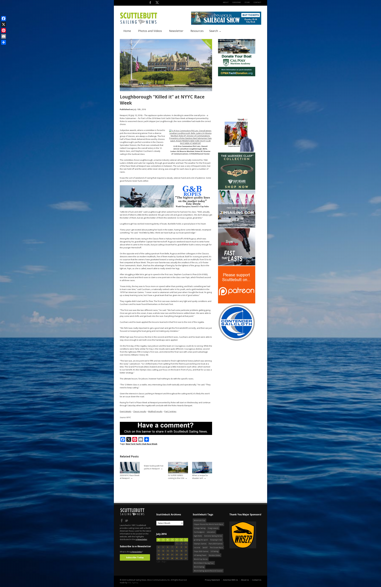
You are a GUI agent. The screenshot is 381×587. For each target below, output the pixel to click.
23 (181, 555)
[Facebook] (4, 18)
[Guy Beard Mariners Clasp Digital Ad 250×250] (236, 189)
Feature (208, 43)
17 (186, 551)
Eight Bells (198, 536)
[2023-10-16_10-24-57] (230, 535)
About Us (245, 580)
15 (177, 551)
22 (177, 555)
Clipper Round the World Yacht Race (208, 524)
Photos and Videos (150, 31)
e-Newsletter (141, 539)
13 (168, 551)
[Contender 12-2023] (236, 340)
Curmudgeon (199, 532)
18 (159, 555)
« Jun (158, 561)
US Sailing (214, 551)
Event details (125, 411)
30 (181, 558)
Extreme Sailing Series (213, 536)
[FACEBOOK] (150, 3)
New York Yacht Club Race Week (141, 444)
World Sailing (199, 567)
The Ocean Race (216, 547)
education (211, 532)
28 (172, 558)
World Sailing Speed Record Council (208, 571)
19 (163, 555)
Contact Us (256, 580)
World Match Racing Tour (204, 563)
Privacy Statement (212, 580)
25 (159, 558)
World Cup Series (200, 559)
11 (159, 551)
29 (177, 558)
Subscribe (236, 2)
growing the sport (201, 540)
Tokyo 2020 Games (201, 551)
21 (172, 555)
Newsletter (176, 31)
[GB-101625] (166, 207)
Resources (197, 31)
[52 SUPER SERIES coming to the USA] (178, 472)
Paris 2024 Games (215, 543)
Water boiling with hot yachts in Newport (153, 467)
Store (247, 2)
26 (163, 558)
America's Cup (199, 520)
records (197, 547)
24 (186, 555)
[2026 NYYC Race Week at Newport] (130, 472)
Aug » (164, 561)
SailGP (205, 547)
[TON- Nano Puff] (236, 151)
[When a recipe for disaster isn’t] (202, 472)
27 (168, 558)
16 (181, 551)
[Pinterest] (4, 30)
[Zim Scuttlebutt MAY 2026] (236, 227)
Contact (257, 2)
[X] (4, 24)
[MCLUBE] (236, 264)
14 (172, 551)
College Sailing (199, 528)
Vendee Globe (214, 555)
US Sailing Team (200, 555)
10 (186, 547)
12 (163, 551)
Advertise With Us (230, 580)
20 (168, 555)
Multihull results (155, 411)
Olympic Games (200, 543)
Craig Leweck (213, 528)
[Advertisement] (236, 95)
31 (186, 558)
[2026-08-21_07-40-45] (226, 24)
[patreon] (236, 302)
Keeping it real (216, 540)
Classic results (139, 411)
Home (127, 31)
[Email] (4, 36)
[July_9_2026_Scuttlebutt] (236, 75)
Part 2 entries (170, 411)
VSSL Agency (133, 582)
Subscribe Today (135, 557)
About (226, 2)
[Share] (4, 42)
